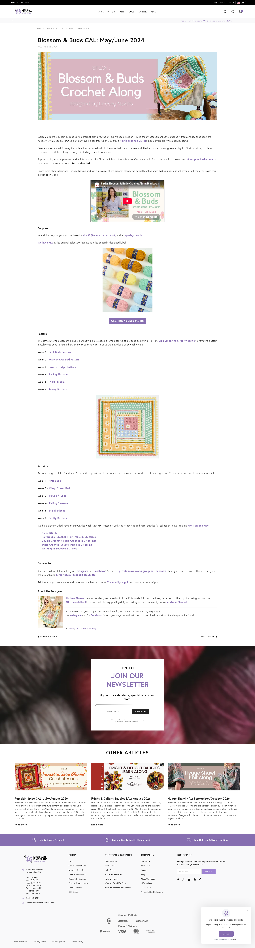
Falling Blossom (58, 374)
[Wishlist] (232, 11)
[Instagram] (183, 880)
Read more (174, 824)
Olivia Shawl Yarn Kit (226, 85)
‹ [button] (12, 20)
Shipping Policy (58, 941)
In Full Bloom (57, 381)
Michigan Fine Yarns (226, 81)
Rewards (14, 2)
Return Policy (77, 941)
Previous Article (49, 636)
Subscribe (140, 711)
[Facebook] (178, 880)
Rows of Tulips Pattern (62, 367)
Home (39, 28)
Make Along (91, 629)
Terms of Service (20, 941)
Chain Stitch (49, 533)
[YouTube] (195, 880)
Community (50, 28)
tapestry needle (133, 235)
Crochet (83, 629)
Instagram (82, 571)
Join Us (231, 2)
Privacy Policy (40, 941)
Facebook (99, 571)
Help (215, 2)
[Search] (225, 11)
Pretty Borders (58, 389)
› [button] (243, 20)
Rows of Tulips (57, 495)
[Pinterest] (200, 880)
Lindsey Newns (75, 598)
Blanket (72, 629)
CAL (77, 629)
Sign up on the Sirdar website (177, 340)
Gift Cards (25, 2)
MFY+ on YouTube (198, 525)
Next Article (208, 636)
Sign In (223, 2)
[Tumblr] (189, 880)
